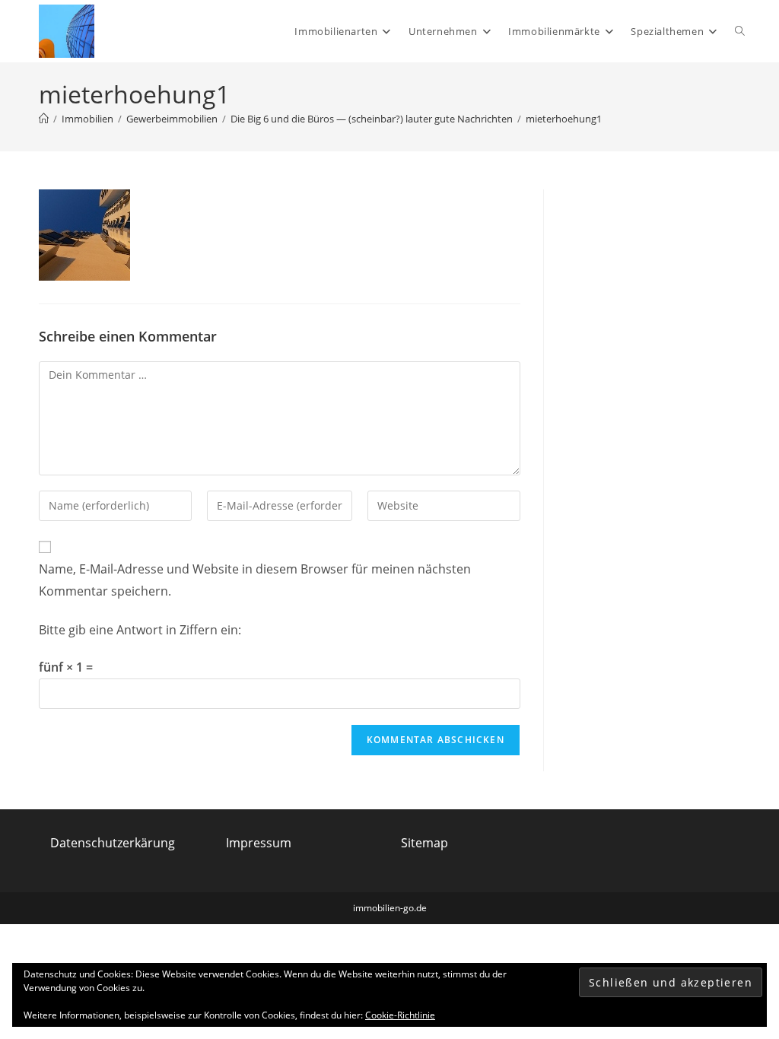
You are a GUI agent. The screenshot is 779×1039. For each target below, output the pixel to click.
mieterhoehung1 (564, 119)
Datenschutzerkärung (112, 842)
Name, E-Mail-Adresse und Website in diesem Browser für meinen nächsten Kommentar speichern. (255, 580)
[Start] (44, 119)
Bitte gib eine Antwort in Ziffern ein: (140, 629)
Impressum (258, 842)
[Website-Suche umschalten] (740, 31)
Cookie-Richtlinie (400, 1015)
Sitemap (424, 842)
